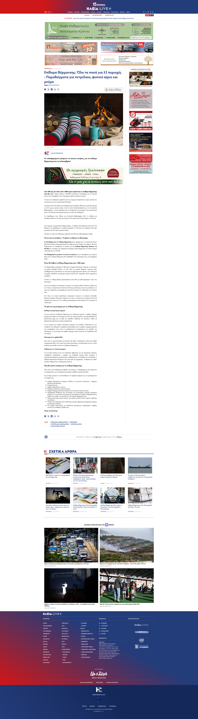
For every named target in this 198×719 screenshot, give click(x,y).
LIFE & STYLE (65, 633)
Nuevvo (102, 711)
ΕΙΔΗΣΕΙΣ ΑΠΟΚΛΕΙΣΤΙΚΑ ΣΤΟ (94, 525)
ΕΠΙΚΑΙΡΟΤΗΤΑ (85, 631)
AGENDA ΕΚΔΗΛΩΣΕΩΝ (87, 652)
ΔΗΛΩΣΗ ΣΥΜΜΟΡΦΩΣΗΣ (86, 682)
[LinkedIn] (52, 89)
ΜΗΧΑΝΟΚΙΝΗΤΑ (67, 662)
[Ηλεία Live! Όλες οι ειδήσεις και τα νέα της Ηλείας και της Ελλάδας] (99, 6)
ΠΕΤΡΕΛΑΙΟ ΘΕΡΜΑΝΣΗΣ (60, 424)
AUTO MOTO (65, 631)
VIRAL (63, 646)
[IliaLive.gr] (141, 625)
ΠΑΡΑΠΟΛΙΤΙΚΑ (47, 654)
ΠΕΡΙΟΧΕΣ (73, 422)
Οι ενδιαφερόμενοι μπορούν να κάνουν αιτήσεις (60, 254)
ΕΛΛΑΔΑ (93, 12)
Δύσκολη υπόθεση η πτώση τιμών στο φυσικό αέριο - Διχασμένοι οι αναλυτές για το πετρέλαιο (57, 507)
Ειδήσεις (119, 437)
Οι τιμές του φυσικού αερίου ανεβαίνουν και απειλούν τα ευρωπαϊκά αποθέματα (140, 477)
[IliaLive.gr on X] (146, 12)
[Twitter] (48, 89)
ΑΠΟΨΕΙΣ (122, 12)
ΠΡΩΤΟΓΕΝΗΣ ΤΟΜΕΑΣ (87, 646)
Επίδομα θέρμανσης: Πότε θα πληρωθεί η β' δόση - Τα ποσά (140, 506)
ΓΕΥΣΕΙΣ (45, 636)
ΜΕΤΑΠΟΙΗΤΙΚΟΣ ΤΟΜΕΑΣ (88, 639)
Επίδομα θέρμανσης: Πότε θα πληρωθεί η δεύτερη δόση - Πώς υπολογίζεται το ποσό (85, 507)
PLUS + (63, 641)
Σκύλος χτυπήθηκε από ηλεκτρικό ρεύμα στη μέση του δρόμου (111, 476)
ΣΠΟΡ (64, 660)
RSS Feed (103, 633)
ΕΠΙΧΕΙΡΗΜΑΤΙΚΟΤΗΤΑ (87, 633)
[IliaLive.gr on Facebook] (144, 12)
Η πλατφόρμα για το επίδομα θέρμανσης (57, 242)
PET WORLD (65, 639)
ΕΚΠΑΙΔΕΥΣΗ (46, 639)
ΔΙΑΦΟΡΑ (83, 625)
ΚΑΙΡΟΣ (128, 12)
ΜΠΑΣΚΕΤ (65, 654)
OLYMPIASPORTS (66, 649)
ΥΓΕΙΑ (63, 625)
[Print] (58, 89)
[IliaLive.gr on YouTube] (148, 12)
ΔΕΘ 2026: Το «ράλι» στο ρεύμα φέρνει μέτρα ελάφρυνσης (58, 476)
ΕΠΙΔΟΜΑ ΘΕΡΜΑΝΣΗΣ (60, 422)
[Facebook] (45, 89)
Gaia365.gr (92, 706)
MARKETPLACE (65, 636)
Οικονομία (48, 68)
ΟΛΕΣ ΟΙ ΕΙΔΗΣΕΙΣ (47, 625)
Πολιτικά (48, 483)
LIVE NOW (68, 18)
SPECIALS (64, 644)
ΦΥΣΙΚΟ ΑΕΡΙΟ (77, 424)
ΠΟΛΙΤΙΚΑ (77, 12)
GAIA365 (82, 628)
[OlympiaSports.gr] (141, 632)
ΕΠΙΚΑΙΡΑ (70, 12)
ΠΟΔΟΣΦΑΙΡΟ (66, 652)
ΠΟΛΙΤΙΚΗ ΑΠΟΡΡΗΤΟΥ (112, 682)
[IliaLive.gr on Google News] (151, 12)
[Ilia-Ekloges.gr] (141, 647)
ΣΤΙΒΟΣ (64, 657)
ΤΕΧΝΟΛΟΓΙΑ (65, 623)
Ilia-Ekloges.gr (112, 706)
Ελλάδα (103, 483)
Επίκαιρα (75, 483)
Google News (97, 437)
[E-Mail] (55, 89)
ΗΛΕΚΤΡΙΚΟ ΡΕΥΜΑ (58, 426)
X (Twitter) (104, 625)
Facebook (104, 623)
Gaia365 (86, 15)
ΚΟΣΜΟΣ (99, 12)
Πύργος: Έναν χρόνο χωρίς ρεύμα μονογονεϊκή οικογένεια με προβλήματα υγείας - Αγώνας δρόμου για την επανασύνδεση (84, 478)
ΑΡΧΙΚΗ (45, 623)
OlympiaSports (97, 15)
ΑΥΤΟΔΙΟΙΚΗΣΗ (85, 12)
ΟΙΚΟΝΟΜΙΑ (106, 12)
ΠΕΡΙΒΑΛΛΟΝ (46, 657)
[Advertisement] (140, 185)
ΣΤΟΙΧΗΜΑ (84, 623)
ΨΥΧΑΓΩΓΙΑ (65, 628)
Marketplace (109, 15)
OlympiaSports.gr (102, 706)
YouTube (103, 628)
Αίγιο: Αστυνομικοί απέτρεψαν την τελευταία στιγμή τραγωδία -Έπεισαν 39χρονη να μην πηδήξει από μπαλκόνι (103, 18)
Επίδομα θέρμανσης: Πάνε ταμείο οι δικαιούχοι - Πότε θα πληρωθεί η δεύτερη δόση (111, 507)
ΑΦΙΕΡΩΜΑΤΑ (46, 633)
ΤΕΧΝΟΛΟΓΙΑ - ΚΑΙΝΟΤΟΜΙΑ (88, 649)
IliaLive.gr (84, 706)
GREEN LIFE (84, 654)
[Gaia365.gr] (141, 640)
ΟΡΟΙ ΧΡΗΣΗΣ (99, 682)
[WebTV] (149, 15)
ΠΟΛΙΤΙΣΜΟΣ (114, 12)
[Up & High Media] (99, 675)
